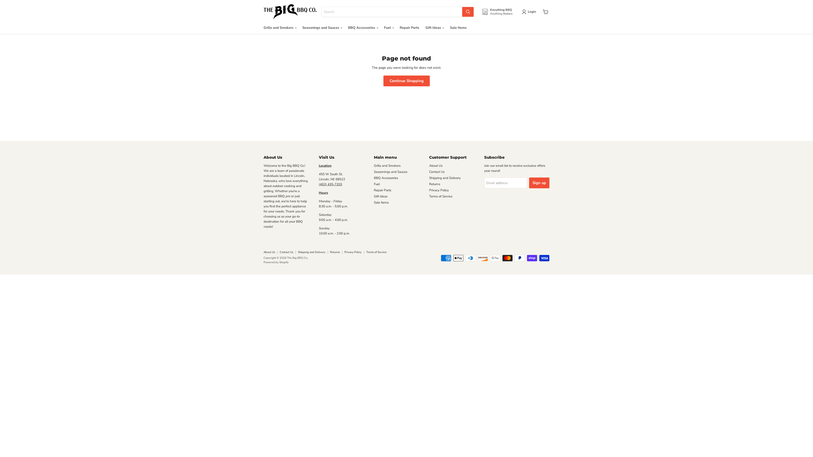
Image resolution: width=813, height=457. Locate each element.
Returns (434, 184)
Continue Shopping (407, 80)
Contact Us (437, 172)
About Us (435, 166)
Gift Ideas (434, 27)
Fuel (388, 27)
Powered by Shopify (276, 262)
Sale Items (458, 27)
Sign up (539, 182)
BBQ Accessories (362, 27)
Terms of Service (440, 196)
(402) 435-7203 (330, 184)
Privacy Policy (439, 190)
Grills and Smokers (279, 27)
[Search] (468, 12)
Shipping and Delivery (445, 178)
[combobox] (392, 12)
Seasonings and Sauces (321, 27)
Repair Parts (409, 27)
